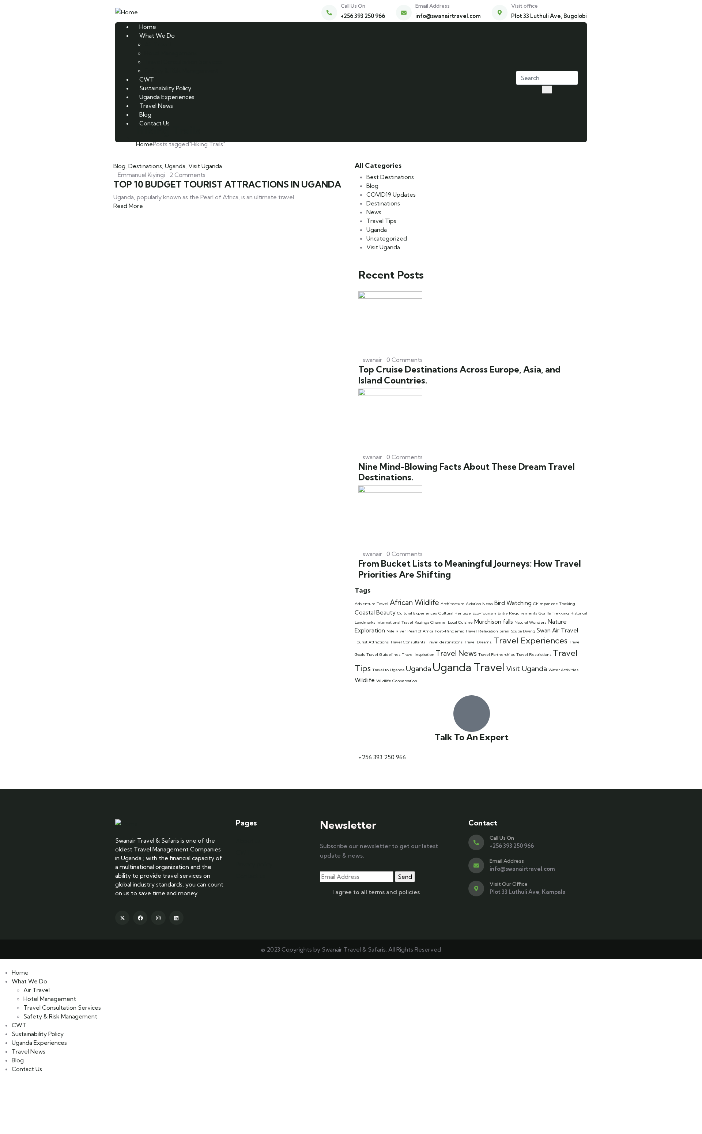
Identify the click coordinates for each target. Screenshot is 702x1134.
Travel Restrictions (533, 654)
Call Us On (353, 6)
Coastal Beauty (375, 612)
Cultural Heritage (454, 613)
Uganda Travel (469, 667)
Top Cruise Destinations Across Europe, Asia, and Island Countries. (459, 374)
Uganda (175, 166)
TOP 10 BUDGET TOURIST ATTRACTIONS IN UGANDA (227, 184)
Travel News (456, 653)
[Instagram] (158, 918)
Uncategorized (386, 238)
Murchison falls (493, 621)
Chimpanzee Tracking (554, 603)
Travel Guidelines (383, 654)
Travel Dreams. (478, 642)
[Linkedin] (176, 918)
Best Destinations (390, 177)
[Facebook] (140, 918)
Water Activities (563, 669)
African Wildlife (414, 602)
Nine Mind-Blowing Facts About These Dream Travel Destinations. (466, 472)
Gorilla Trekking (554, 613)
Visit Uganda (205, 166)
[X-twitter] (122, 918)
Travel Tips (381, 220)
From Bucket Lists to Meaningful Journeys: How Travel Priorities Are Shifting (469, 568)
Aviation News (479, 603)
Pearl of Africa (420, 631)
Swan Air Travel (557, 630)
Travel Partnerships (496, 654)
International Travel (395, 622)
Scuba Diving (523, 631)
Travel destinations (445, 642)
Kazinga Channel (430, 622)
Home (144, 144)
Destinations (145, 166)
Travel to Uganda (388, 669)
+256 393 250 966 (382, 757)
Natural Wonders (530, 622)
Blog (119, 166)
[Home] (126, 11)
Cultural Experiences (417, 613)
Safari (504, 631)
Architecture (452, 603)
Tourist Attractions (372, 642)
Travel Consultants (407, 642)
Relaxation (488, 631)
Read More (128, 205)
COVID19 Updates (391, 194)
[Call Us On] (329, 12)
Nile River (396, 631)
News (373, 212)
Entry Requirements (517, 613)
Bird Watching (513, 603)
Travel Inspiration (418, 654)
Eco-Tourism (484, 613)
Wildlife (365, 680)
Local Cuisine (460, 622)
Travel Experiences (530, 640)
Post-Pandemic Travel (456, 631)
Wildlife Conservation (396, 680)
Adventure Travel (371, 603)
